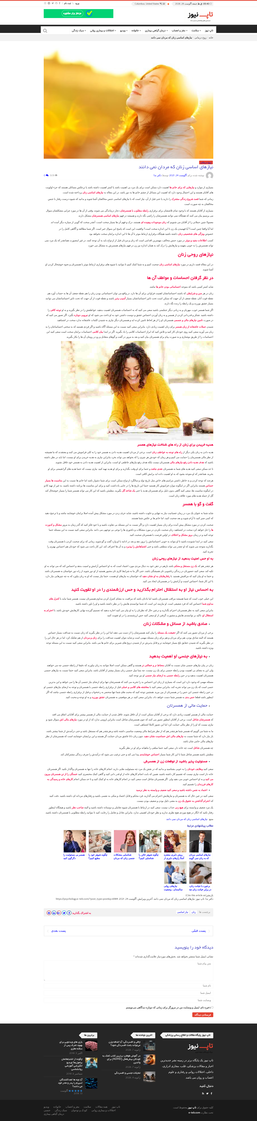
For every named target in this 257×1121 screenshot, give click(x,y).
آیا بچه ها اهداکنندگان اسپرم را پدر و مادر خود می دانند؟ (70, 1083)
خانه (211, 37)
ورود (77, 3)
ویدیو (122, 31)
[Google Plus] (59, 913)
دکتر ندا (158, 175)
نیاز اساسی (182, 912)
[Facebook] (59, 3)
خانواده (135, 31)
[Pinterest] (49, 913)
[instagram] (45, 3)
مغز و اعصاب (178, 31)
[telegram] (49, 3)
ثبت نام (67, 3)
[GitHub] (56, 3)
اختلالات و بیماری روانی (102, 31)
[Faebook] (211, 1093)
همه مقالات (101, 1107)
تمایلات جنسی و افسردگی (127, 1073)
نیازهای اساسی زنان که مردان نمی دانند (186, 819)
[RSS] (203, 1093)
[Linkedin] (54, 913)
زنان (194, 912)
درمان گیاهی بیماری (155, 31)
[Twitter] (52, 3)
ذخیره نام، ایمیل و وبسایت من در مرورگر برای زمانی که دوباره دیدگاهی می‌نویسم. (168, 1007)
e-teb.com (194, 1112)
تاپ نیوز (209, 31)
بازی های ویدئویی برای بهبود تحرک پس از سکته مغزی (70, 1045)
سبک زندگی (78, 31)
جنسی (47, 1110)
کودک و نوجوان (79, 1110)
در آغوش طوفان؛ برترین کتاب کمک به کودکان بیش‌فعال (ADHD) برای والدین (121, 1059)
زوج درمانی (200, 37)
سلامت (195, 31)
